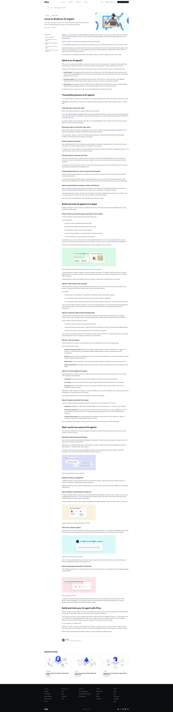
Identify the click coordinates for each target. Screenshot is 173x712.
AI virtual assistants (76, 74)
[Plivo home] (46, 2)
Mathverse (64, 35)
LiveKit (97, 693)
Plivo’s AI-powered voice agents (75, 190)
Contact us (105, 631)
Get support (116, 698)
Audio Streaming (48, 696)
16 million (67, 569)
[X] (120, 709)
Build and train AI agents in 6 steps (51, 43)
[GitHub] (128, 709)
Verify (63, 698)
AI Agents (47, 15)
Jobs (115, 693)
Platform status (99, 691)
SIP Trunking (47, 693)
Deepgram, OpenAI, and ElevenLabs (93, 351)
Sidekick (101, 36)
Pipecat (98, 696)
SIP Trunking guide (83, 691)
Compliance (99, 698)
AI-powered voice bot (114, 240)
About (115, 691)
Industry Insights (54, 15)
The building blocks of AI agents (50, 40)
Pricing (45, 701)
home (48, 7)
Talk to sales (116, 696)
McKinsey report (71, 44)
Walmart (64, 485)
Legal (115, 701)
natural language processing (113, 130)
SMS (63, 693)
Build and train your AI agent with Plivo (51, 50)
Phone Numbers (47, 698)
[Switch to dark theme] (116, 2)
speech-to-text (109, 616)
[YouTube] (118, 709)
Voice (63, 691)
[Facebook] (123, 709)
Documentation (82, 696)
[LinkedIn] (125, 709)
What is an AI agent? (49, 37)
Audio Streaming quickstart (85, 693)
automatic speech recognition (76, 114)
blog (52, 7)
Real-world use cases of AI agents (51, 47)
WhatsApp (64, 696)
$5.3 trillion (83, 440)
